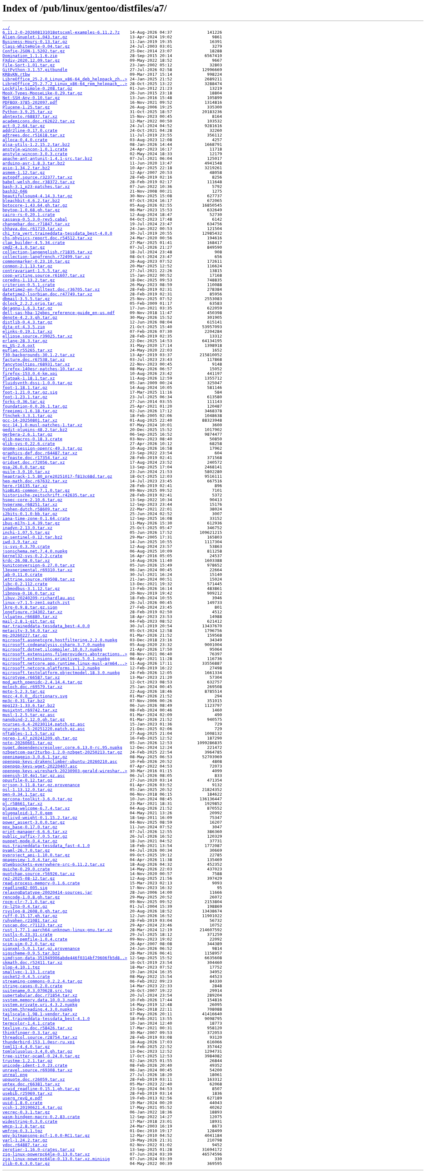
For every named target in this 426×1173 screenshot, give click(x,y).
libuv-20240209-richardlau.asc (38, 598)
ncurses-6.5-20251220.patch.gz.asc (43, 728)
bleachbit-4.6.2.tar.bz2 (31, 200)
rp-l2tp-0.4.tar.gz (24, 906)
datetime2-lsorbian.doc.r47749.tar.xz (47, 294)
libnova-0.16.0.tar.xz (28, 593)
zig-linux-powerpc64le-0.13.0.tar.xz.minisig (56, 1158)
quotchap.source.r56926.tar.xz (38, 873)
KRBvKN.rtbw (16, 74)
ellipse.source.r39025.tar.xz (37, 336)
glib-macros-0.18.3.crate (32, 439)
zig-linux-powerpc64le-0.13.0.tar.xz (46, 1154)
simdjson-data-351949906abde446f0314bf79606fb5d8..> (64, 957)
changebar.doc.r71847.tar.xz (36, 224)
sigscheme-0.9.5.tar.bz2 (31, 953)
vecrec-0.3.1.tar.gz (26, 1112)
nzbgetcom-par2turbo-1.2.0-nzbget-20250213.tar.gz (62, 752)
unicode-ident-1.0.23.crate (34, 1065)
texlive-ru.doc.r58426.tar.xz (37, 1028)
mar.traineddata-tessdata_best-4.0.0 (46, 626)
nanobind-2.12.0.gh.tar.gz (33, 719)
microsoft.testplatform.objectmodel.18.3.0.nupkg (61, 672)
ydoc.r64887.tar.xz (24, 1144)
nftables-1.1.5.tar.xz (28, 733)
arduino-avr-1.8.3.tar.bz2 (33, 163)
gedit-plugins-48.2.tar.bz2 (34, 429)
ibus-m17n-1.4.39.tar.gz (31, 523)
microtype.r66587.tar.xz (31, 677)
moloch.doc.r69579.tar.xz (32, 686)
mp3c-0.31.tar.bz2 (23, 700)
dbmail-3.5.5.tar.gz (26, 298)
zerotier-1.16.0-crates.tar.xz (38, 1149)
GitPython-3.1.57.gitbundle (34, 69)
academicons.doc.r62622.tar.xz (38, 121)
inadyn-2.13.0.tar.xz (27, 527)
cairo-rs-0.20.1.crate (28, 214)
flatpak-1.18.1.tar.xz (28, 378)
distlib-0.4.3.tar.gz (27, 322)
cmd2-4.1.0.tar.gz (23, 247)
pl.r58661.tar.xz (22, 803)
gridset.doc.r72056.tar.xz (33, 462)
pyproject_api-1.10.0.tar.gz (36, 855)
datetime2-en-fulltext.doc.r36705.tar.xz (51, 289)
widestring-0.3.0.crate (29, 1121)
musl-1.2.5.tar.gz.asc (28, 714)
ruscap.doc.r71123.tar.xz (32, 925)
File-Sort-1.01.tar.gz (28, 65)
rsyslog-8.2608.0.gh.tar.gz (34, 911)
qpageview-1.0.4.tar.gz (29, 859)
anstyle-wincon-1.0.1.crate (34, 149)
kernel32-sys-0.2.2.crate (32, 555)
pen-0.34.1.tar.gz (23, 794)
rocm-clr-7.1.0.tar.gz (28, 901)
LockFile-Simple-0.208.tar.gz (37, 88)
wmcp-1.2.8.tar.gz (23, 1126)
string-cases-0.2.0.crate (32, 986)
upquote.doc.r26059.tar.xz (33, 1079)
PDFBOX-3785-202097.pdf (29, 102)
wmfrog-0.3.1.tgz (22, 1130)
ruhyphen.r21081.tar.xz (29, 920)
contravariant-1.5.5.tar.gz (34, 270)
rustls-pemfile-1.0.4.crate (34, 939)
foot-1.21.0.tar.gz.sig (29, 392)
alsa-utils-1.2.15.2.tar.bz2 (36, 144)
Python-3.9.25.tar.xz (27, 111)
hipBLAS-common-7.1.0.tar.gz (36, 490)
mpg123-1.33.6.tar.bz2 (28, 705)
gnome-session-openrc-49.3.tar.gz (42, 448)
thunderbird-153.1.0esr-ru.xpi (38, 1042)
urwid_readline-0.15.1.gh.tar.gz (41, 1088)
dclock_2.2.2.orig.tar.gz (32, 303)
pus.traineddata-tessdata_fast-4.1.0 (46, 845)
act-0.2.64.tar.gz (23, 125)
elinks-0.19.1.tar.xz (27, 331)
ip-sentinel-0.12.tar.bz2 (32, 537)
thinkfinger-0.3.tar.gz (29, 1032)
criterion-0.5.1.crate (28, 284)
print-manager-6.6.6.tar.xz (34, 831)
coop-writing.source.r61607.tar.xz (43, 275)
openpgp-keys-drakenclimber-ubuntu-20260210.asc (59, 761)
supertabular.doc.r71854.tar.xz (39, 995)
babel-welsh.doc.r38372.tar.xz (38, 182)
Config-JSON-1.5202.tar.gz (33, 51)
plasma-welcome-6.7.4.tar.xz (36, 808)
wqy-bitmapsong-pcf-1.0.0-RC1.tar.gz (46, 1135)
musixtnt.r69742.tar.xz (29, 710)
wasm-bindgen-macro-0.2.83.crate (41, 1116)
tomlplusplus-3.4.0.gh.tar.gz (37, 1051)
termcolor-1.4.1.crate (28, 1023)
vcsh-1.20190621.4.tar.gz (32, 1107)
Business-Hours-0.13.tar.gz (34, 41)
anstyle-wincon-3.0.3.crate (34, 153)
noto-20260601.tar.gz (27, 742)
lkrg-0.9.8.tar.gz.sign (29, 607)
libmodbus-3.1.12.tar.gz (31, 588)
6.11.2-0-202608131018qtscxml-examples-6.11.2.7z (61, 32)
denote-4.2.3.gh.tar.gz (29, 317)
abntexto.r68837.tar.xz (29, 116)
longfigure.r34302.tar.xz (32, 612)
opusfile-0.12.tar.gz (27, 780)
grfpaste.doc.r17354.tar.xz (34, 457)
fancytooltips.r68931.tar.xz (36, 364)
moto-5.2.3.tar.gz (23, 691)
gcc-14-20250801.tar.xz (29, 420)
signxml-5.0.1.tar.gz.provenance (41, 948)
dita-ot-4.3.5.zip (23, 326)
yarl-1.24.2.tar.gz (24, 1140)
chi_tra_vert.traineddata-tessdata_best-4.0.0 (57, 233)
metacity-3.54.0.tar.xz (29, 630)
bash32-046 (14, 191)
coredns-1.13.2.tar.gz (28, 280)
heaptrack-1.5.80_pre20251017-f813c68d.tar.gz (57, 476)
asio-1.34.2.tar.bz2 (26, 167)
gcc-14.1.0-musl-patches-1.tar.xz (42, 425)
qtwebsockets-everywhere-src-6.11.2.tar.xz (53, 864)
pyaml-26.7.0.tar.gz (26, 850)
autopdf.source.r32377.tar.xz (37, 177)
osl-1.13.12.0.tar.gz (27, 789)
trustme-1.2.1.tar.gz (27, 1060)
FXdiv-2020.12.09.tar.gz (31, 60)
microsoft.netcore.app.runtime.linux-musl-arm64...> (64, 663)
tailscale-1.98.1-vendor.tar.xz (39, 1014)
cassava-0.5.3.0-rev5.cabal (34, 219)
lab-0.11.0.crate (22, 574)
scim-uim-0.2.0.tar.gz (28, 943)
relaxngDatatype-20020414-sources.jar (47, 892)
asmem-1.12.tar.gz (23, 172)
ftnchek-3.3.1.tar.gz (27, 415)
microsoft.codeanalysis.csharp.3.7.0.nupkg (53, 644)
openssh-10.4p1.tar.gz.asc (33, 775)
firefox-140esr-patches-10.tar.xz (42, 368)
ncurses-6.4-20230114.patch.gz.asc (43, 724)
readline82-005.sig (24, 887)
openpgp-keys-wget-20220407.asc (39, 766)
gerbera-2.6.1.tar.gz (27, 434)
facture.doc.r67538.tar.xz (33, 359)
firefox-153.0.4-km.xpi (29, 373)
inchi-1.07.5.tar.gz (26, 532)
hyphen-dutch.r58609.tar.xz (34, 509)
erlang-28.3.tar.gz (24, 340)
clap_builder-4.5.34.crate (33, 242)
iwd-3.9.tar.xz (19, 541)
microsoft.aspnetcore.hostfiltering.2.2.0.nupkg (59, 640)
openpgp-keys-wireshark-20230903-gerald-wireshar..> (64, 770)
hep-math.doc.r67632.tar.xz (34, 481)
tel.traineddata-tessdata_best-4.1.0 (46, 1018)
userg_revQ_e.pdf (22, 1098)
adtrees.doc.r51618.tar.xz (33, 135)
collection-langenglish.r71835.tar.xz (47, 252)
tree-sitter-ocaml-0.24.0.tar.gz (41, 1056)
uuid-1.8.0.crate (22, 1102)
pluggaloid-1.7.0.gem (27, 813)
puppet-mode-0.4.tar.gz (29, 841)
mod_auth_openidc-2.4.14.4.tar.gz (42, 682)
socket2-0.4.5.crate (26, 976)
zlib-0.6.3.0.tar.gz (26, 1163)
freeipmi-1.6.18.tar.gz (29, 411)
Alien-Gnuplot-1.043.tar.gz (34, 37)
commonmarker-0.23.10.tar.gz (36, 261)
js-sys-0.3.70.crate (26, 546)
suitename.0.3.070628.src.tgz (37, 990)
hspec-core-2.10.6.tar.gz (32, 499)
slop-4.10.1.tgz (21, 967)
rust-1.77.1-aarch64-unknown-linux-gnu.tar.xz (57, 929)
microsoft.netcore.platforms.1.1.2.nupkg (51, 668)
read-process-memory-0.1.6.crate (41, 883)
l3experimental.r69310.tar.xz (37, 569)
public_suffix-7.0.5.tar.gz (34, 836)
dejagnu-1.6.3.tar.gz (27, 308)
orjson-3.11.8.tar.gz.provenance (41, 785)
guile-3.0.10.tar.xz (26, 471)
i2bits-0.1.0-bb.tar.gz (29, 513)
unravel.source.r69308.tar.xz (37, 1070)
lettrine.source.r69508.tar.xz (38, 579)
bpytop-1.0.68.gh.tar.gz (31, 210)
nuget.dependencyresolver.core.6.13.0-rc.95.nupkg (62, 747)
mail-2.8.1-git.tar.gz (28, 621)
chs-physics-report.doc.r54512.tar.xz (47, 238)
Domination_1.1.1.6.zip (29, 55)
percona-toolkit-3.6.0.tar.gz (37, 799)
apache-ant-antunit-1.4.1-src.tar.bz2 (47, 158)
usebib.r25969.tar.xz (27, 1093)
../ (6, 27)
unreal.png (14, 1074)
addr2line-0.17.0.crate (29, 130)
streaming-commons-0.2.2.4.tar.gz (42, 981)
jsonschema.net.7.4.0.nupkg (34, 551)
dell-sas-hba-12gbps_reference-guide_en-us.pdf (58, 312)
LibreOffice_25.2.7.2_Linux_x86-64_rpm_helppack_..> (64, 83)
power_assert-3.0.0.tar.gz (33, 822)
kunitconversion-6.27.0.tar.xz (38, 565)
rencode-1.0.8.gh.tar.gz (31, 897)
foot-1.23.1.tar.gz (24, 397)
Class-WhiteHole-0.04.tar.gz (36, 46)
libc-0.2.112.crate (24, 584)
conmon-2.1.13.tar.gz (27, 266)
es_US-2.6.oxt (18, 345)
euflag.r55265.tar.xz (27, 350)
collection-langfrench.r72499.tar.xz (46, 256)
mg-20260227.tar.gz (24, 635)
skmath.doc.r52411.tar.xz (32, 962)
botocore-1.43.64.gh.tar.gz (34, 205)
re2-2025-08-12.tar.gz (28, 878)
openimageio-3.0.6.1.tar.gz (34, 756)
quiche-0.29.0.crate (26, 869)
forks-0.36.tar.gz (23, 401)
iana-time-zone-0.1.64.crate (36, 518)
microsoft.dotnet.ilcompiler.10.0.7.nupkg (52, 649)
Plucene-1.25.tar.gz (26, 107)
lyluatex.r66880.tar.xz (29, 616)
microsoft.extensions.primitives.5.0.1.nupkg (56, 658)
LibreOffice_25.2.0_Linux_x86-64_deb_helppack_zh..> (64, 79)
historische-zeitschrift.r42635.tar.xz (48, 495)
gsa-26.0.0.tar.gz (23, 467)
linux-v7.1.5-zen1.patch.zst (36, 602)
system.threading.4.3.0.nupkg (37, 1009)
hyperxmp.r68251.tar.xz (29, 504)
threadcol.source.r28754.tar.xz (39, 1037)
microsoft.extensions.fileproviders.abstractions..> (64, 654)
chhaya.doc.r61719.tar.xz (32, 228)
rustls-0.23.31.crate (27, 934)
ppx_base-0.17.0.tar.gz (29, 827)
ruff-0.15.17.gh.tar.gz (29, 915)
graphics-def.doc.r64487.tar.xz (39, 453)
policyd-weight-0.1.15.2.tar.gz (39, 817)
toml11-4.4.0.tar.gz (26, 1046)
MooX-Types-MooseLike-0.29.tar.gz (42, 93)
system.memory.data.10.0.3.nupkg (41, 1000)
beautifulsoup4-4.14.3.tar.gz (37, 196)
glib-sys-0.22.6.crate (28, 443)
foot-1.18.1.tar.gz (24, 387)
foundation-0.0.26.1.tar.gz (34, 406)
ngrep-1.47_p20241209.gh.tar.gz (39, 738)
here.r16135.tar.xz (24, 485)
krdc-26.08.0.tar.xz (26, 560)
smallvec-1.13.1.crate (28, 972)
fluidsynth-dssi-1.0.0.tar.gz (37, 383)
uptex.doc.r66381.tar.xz (31, 1084)
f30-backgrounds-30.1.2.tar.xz (38, 354)
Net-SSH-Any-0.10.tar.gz (31, 97)
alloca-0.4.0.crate (24, 139)
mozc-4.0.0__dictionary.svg (34, 696)
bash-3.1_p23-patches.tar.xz (36, 186)
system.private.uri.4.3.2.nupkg (39, 1004)
